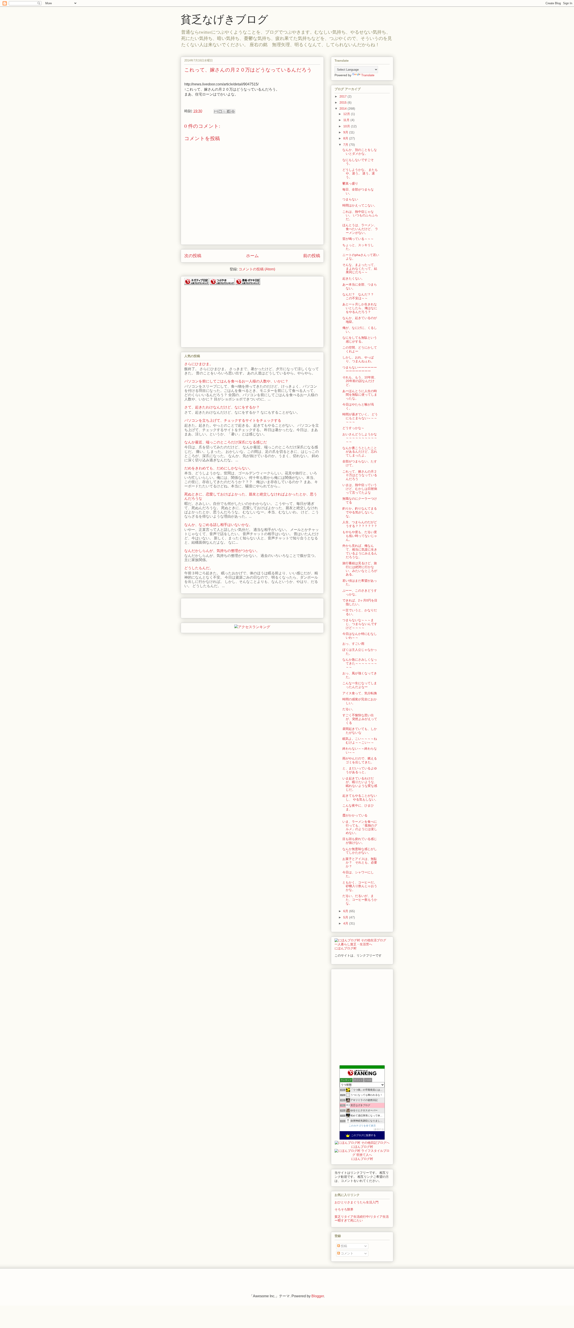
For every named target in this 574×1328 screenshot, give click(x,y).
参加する (378, 1129)
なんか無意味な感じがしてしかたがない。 (359, 851)
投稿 (343, 1246)
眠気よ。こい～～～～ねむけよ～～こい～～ (359, 740)
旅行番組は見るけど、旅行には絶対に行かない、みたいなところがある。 (359, 568)
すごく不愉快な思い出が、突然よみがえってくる (359, 719)
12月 (347, 114)
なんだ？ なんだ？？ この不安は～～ (359, 296)
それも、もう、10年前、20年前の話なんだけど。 (359, 381)
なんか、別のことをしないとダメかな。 (359, 151)
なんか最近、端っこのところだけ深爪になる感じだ (225, 442)
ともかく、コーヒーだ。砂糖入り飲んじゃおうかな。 (359, 886)
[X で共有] (224, 111)
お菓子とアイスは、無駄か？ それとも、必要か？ (359, 862)
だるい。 (348, 709)
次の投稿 (192, 255)
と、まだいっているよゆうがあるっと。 (359, 770)
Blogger (317, 1296)
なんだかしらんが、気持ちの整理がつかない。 (222, 551)
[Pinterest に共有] (233, 111)
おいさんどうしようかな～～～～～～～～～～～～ (359, 438)
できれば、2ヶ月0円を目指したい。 (359, 602)
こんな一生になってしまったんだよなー (359, 685)
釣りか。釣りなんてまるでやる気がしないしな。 (359, 512)
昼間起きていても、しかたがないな (359, 730)
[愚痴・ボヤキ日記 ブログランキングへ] (247, 284)
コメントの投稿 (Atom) (257, 269)
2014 (343, 108)
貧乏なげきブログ (224, 19)
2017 (343, 96)
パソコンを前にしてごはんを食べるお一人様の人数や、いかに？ (236, 381)
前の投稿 (311, 255)
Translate (367, 75)
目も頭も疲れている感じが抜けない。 (359, 840)
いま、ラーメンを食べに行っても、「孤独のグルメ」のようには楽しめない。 (359, 827)
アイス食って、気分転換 (359, 693)
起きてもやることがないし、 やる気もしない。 (360, 797)
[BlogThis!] (220, 111)
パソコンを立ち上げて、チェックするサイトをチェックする (232, 420)
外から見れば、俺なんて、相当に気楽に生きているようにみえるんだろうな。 (359, 551)
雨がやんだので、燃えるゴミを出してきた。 (359, 760)
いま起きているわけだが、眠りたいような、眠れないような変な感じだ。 (359, 784)
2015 (343, 102)
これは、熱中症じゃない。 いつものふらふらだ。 (360, 215)
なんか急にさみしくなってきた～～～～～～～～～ (359, 663)
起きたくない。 (353, 278)
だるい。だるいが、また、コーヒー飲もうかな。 (359, 899)
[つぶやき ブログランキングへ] (222, 284)
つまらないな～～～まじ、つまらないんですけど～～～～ (359, 623)
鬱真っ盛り (350, 183)
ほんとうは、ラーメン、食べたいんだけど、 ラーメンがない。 (360, 228)
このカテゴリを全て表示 (362, 1125)
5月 (346, 917)
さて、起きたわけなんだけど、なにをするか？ (222, 407)
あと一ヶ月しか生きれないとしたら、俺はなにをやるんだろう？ (359, 308)
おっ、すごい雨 (353, 643)
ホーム (252, 255)
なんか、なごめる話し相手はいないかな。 (218, 525)
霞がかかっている (354, 815)
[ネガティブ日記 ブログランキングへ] (196, 284)
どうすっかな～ (353, 428)
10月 (347, 126)
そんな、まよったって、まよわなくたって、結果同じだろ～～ (359, 268)
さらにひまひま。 (198, 364)
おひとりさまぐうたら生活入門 (356, 1202)
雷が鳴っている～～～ (358, 239)
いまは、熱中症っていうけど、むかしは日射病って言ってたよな (359, 488)
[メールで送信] (216, 111)
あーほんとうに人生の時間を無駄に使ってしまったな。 (359, 394)
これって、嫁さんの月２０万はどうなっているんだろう (359, 475)
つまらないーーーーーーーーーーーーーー (359, 369)
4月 (346, 923)
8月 (346, 138)
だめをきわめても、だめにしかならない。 (218, 468)
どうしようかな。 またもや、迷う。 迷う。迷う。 (360, 173)
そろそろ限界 (344, 1209)
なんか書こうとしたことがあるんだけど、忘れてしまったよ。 (359, 451)
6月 (346, 911)
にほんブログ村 (346, 948)
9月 (346, 132)
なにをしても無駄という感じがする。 (359, 339)
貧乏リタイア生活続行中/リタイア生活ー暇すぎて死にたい (362, 1218)
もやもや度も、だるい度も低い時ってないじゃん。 (359, 535)
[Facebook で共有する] (228, 111)
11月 (346, 120)
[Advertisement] (218, 314)
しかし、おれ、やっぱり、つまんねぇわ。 (358, 359)
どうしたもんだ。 (198, 568)
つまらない (350, 199)
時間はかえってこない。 (359, 205)
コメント (346, 1253)
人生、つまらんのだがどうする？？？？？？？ (359, 524)
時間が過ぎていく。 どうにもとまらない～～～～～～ (360, 418)
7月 (346, 144)
